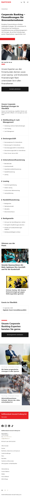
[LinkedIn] (9, 426)
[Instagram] (6, 426)
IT (7, 490)
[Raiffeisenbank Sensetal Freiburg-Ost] (6, 2)
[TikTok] (12, 426)
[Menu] (28, 2)
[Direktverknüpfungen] (21, 2)
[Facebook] (2, 426)
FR (5, 490)
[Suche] (24, 2)
